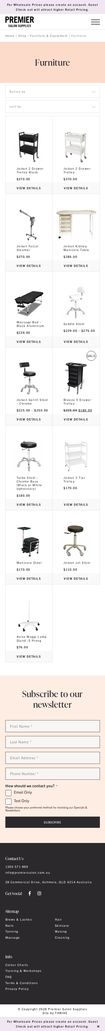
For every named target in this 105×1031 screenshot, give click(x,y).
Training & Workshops (23, 971)
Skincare (62, 925)
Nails (9, 925)
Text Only (21, 801)
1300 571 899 (16, 867)
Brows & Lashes (18, 919)
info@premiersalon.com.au (27, 872)
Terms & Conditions (21, 983)
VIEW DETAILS (29, 188)
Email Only (23, 792)
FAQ (8, 977)
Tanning (11, 931)
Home (10, 36)
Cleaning (62, 937)
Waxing (61, 931)
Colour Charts (16, 965)
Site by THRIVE (55, 1013)
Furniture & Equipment (49, 36)
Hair (58, 919)
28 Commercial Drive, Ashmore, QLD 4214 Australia (48, 882)
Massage (12, 937)
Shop (22, 36)
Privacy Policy (17, 989)
